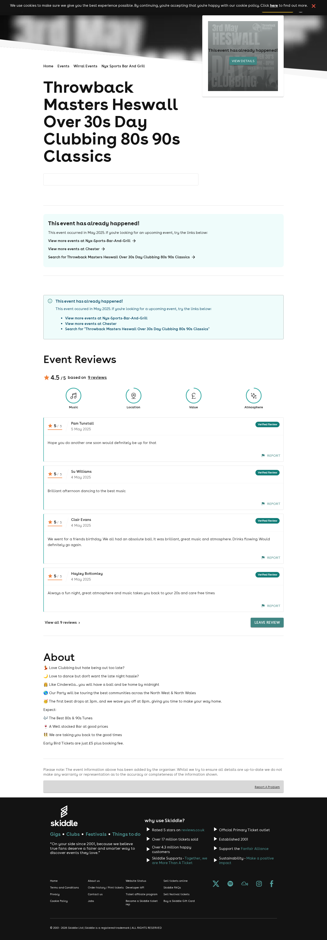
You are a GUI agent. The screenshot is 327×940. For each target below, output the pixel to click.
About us (94, 880)
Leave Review (267, 622)
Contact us (95, 894)
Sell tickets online (176, 880)
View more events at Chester (74, 249)
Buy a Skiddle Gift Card (179, 901)
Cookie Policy (59, 901)
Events (63, 66)
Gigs (55, 834)
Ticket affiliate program (142, 894)
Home (48, 66)
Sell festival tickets (177, 894)
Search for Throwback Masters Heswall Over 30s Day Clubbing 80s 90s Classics (119, 257)
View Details (243, 61)
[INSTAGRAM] (259, 884)
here (274, 5)
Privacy (55, 894)
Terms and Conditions (64, 887)
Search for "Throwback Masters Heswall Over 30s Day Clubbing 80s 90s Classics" (137, 329)
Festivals (96, 834)
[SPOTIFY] (230, 884)
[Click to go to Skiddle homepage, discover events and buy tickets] (64, 815)
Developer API (135, 887)
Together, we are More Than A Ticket (179, 860)
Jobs (91, 901)
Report (273, 455)
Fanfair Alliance (255, 848)
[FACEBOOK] (271, 884)
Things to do (126, 834)
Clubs (73, 834)
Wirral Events (85, 66)
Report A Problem (267, 787)
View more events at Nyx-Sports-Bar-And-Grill (89, 240)
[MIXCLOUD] (244, 884)
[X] (216, 884)
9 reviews (97, 377)
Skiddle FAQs (172, 887)
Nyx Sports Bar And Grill (123, 66)
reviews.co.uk (192, 830)
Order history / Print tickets (106, 887)
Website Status (136, 880)
